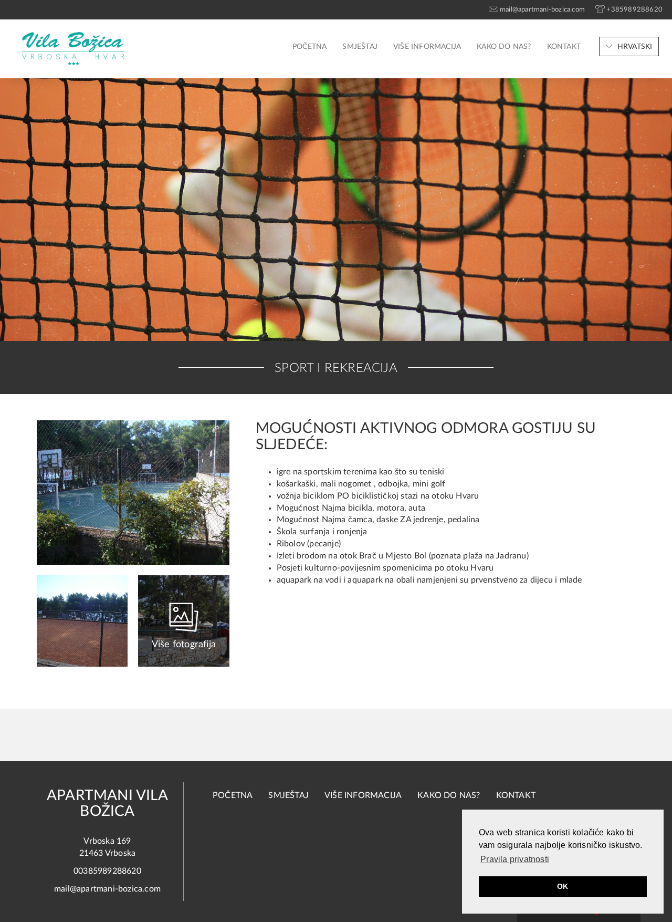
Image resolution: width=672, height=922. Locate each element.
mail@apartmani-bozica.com (107, 889)
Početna (309, 46)
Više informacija (427, 46)
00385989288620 (107, 871)
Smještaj (359, 46)
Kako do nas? (504, 46)
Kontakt (564, 46)
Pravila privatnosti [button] (514, 859)
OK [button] (562, 886)
